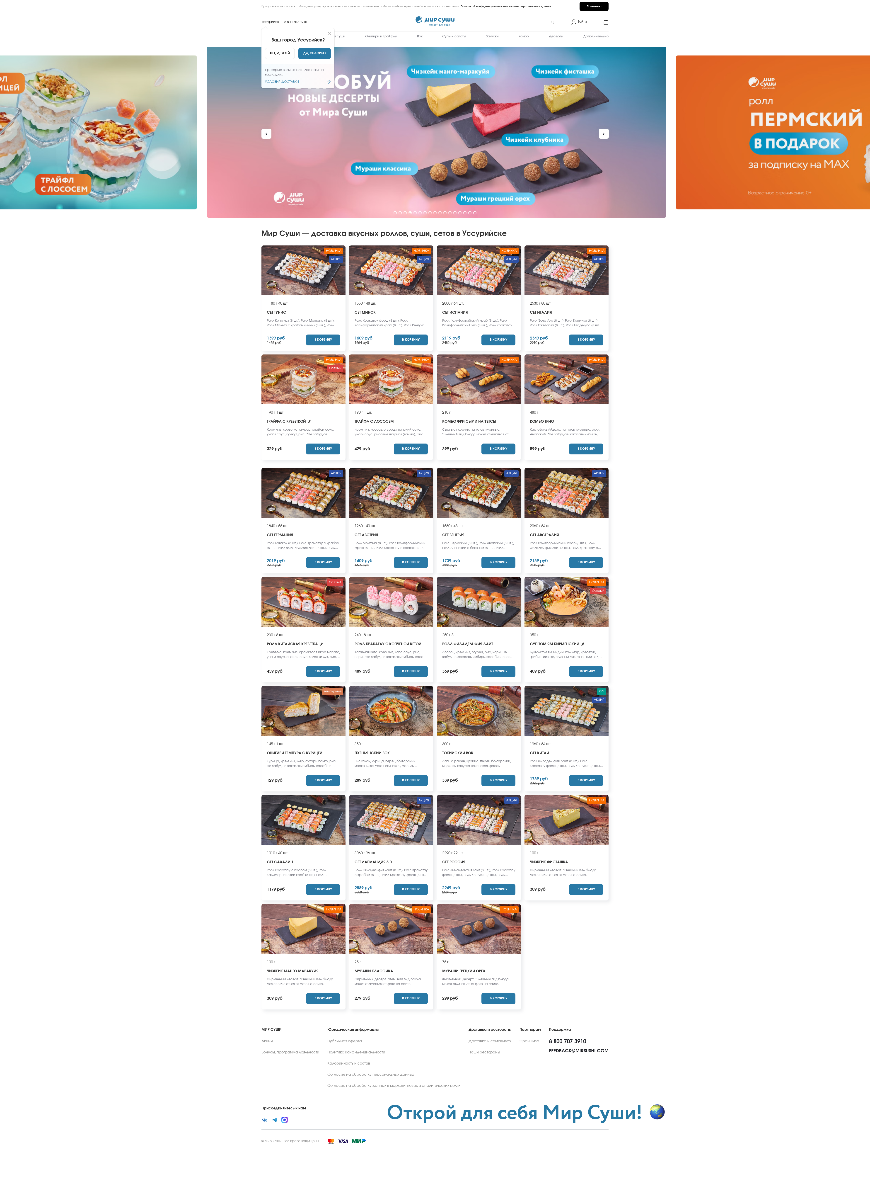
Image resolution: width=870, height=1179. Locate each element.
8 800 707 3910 (295, 22)
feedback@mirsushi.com (579, 1051)
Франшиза (529, 1041)
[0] (599, 22)
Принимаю (594, 6)
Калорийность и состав (348, 1063)
